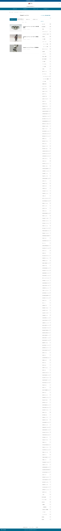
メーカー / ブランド (44, 86)
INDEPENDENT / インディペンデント (46, 273)
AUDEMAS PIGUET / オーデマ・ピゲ (46, 114)
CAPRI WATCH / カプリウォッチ (46, 156)
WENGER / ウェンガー (45, 484)
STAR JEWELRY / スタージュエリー (46, 423)
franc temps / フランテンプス (46, 228)
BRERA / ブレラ (44, 138)
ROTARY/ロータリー (45, 402)
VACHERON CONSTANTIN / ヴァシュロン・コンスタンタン (46, 470)
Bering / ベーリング (44, 128)
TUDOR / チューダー (45, 464)
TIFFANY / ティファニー (45, 447)
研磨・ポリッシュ (44, 71)
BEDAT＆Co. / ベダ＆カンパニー (46, 124)
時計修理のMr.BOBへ (25, 527)
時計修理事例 (43, 26)
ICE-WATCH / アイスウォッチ (46, 270)
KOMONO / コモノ (44, 305)
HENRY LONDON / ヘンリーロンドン (46, 263)
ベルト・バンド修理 (45, 46)
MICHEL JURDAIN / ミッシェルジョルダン (46, 336)
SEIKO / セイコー (44, 412)
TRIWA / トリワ (44, 459)
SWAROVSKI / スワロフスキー (46, 427)
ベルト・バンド (44, 41)
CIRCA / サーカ (28, 19)
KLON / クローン (44, 300)
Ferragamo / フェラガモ (45, 218)
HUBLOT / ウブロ (44, 265)
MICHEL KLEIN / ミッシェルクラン (46, 338)
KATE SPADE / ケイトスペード (46, 293)
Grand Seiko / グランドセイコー (46, 248)
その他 (43, 494)
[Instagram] (2, 529)
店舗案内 (43, 504)
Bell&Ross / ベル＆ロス (45, 126)
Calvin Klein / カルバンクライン (46, 154)
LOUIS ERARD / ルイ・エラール (46, 318)
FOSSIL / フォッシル (45, 225)
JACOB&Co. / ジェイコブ (45, 280)
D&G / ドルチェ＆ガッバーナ (46, 198)
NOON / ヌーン (44, 355)
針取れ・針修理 (44, 56)
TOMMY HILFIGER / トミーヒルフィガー (46, 458)
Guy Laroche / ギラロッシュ (45, 255)
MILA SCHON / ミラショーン (46, 345)
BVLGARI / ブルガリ (45, 148)
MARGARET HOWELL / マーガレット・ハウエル (46, 331)
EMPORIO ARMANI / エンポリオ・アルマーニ (46, 214)
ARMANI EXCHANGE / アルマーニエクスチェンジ (46, 112)
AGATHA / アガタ (44, 96)
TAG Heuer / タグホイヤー (45, 432)
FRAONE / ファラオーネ (45, 233)
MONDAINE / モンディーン (45, 347)
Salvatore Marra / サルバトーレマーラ (46, 408)
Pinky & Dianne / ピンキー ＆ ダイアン (46, 383)
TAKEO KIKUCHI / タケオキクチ (46, 435)
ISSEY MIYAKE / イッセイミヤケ (46, 276)
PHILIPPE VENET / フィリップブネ (46, 380)
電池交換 (43, 36)
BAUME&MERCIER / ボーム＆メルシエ (46, 121)
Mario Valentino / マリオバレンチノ (46, 328)
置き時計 (43, 519)
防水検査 (43, 51)
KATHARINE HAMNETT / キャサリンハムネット (46, 296)
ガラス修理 (43, 61)
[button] (23, 22)
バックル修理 (44, 66)
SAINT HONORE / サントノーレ (46, 405)
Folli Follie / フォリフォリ (45, 223)
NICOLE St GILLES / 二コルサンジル (46, 350)
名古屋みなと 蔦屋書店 (45, 509)
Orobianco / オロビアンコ (45, 372)
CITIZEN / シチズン (35, 19)
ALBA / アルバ (44, 101)
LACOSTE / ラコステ (45, 310)
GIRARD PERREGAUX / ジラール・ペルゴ (46, 246)
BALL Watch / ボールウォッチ (46, 118)
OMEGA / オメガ (44, 360)
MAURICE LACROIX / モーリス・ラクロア (46, 333)
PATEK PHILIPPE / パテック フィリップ (46, 375)
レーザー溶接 (44, 81)
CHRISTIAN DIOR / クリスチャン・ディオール (21, 19)
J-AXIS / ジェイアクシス (45, 290)
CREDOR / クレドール (45, 193)
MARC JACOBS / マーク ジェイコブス (46, 326)
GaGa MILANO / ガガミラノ (45, 240)
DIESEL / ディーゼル (45, 203)
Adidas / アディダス (44, 91)
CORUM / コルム (44, 188)
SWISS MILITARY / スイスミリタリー (46, 430)
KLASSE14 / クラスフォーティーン (46, 298)
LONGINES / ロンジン (45, 315)
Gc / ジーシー (44, 243)
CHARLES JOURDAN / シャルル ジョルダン (46, 169)
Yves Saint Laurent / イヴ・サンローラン (46, 487)
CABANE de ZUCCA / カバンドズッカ (46, 151)
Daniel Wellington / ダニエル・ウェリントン (46, 201)
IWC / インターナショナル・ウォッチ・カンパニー (46, 278)
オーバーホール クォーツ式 (46, 76)
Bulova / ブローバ (44, 143)
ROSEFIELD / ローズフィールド (46, 398)
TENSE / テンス (44, 442)
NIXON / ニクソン (44, 352)
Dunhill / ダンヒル (44, 208)
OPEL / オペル (44, 362)
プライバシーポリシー (31, 527)
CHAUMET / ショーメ (45, 173)
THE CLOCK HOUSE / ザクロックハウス (46, 445)
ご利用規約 (37, 527)
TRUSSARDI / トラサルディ (46, 462)
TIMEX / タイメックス (45, 452)
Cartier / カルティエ (44, 158)
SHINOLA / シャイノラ (45, 417)
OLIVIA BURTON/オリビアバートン (46, 358)
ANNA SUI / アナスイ (45, 106)
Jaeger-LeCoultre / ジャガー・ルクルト (46, 286)
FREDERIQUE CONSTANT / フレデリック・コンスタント (46, 236)
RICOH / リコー (44, 392)
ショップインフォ (44, 514)
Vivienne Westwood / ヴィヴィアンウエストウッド (46, 480)
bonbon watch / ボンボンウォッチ (46, 134)
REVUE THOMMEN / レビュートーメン (46, 390)
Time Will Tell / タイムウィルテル (46, 450)
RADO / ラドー (44, 387)
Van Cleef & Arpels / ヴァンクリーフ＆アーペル (46, 472)
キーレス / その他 (44, 499)
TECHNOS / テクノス (45, 437)
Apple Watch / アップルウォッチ (46, 109)
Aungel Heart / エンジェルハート (46, 117)
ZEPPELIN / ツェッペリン (45, 489)
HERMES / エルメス (45, 260)
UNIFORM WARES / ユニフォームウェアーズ (46, 467)
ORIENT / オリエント (45, 367)
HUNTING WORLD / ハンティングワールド (46, 268)
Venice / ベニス (44, 474)
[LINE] (1, 529)
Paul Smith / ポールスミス (45, 377)
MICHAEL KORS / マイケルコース (46, 341)
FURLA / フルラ (44, 238)
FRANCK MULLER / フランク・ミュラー (45, 231)
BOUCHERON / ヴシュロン (45, 131)
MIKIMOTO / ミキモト (45, 342)
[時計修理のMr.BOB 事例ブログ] (30, 3)
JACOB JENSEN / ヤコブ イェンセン (46, 283)
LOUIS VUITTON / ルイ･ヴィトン (46, 321)
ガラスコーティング (44, 31)
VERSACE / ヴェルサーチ (45, 477)
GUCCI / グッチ (44, 250)
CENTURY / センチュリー (45, 163)
